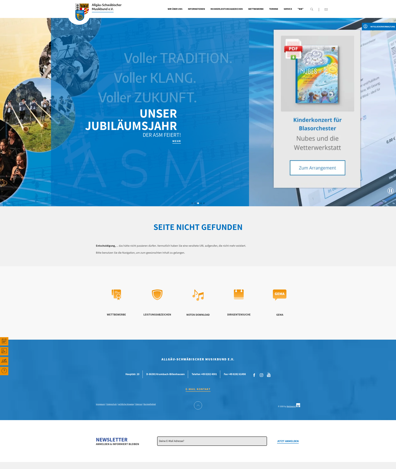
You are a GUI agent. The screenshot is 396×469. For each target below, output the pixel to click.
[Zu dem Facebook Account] (254, 375)
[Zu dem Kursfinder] (4, 351)
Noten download (198, 314)
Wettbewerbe (256, 8)
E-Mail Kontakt (198, 389)
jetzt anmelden (288, 441)
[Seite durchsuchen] (312, 9)
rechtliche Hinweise (126, 404)
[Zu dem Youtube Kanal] (269, 374)
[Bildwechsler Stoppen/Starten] (390, 191)
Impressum (100, 404)
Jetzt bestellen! (314, 141)
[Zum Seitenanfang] (198, 405)
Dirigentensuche (239, 314)
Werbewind (291, 406)
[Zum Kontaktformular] (326, 9)
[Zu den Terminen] (4, 341)
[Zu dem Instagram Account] (261, 375)
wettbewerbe (116, 314)
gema (279, 314)
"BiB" (300, 8)
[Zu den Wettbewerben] (116, 299)
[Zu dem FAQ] (4, 371)
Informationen (196, 8)
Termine (273, 8)
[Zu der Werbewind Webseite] (298, 406)
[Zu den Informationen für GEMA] (279, 300)
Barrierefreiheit (150, 404)
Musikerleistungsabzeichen (227, 8)
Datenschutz (111, 404)
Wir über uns (175, 8)
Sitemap (138, 404)
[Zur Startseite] (79, 16)
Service (288, 8)
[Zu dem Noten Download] (198, 300)
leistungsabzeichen (157, 314)
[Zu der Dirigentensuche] (239, 298)
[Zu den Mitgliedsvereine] (4, 361)
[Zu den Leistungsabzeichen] (157, 299)
